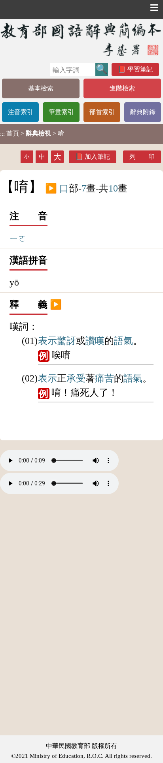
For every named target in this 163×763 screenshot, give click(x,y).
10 (113, 188)
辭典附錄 (142, 112)
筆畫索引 (61, 112)
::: (2, 133)
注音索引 (20, 112)
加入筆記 (97, 156)
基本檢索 (40, 88)
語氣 (123, 341)
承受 (75, 378)
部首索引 (102, 112)
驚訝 (66, 341)
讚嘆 (94, 341)
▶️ (51, 188)
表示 (47, 341)
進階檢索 (122, 88)
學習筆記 (140, 69)
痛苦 (104, 378)
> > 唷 (32, 133)
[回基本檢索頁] (81, 39)
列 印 (142, 156)
